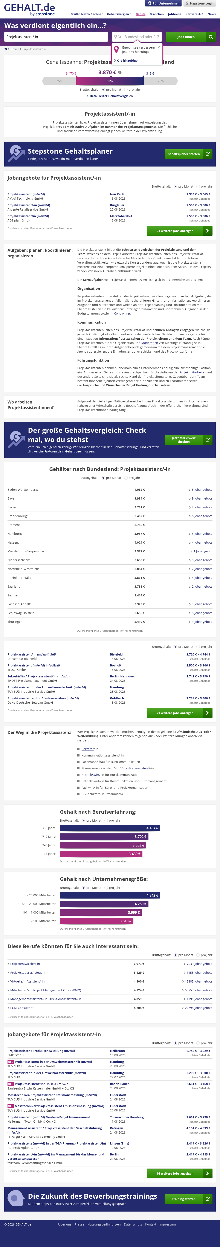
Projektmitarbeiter (193, 372)
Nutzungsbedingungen (104, 1224)
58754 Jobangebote (198, 990)
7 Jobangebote (202, 569)
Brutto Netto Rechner (87, 14)
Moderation (149, 343)
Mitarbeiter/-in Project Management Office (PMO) (45, 990)
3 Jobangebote (202, 604)
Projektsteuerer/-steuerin (28, 972)
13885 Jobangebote (198, 981)
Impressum (167, 1224)
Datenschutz (133, 1224)
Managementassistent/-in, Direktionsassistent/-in (45, 999)
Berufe (140, 14)
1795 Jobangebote (199, 999)
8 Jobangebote (202, 489)
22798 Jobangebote (198, 1008)
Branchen (157, 14)
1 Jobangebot (203, 551)
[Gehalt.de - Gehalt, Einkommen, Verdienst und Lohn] (29, 9)
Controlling (122, 313)
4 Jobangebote (202, 542)
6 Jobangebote (202, 516)
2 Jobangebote (202, 507)
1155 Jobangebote (199, 972)
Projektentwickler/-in (25, 964)
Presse (79, 1224)
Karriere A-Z (194, 14)
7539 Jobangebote (199, 964)
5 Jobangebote (202, 534)
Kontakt (150, 1224)
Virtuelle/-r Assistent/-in (27, 981)
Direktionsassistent (135, 768)
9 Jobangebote (202, 498)
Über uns (65, 1224)
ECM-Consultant (22, 1008)
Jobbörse (174, 14)
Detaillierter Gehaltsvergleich (111, 96)
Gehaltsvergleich (119, 14)
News (212, 14)
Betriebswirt (90, 775)
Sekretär (88, 749)
